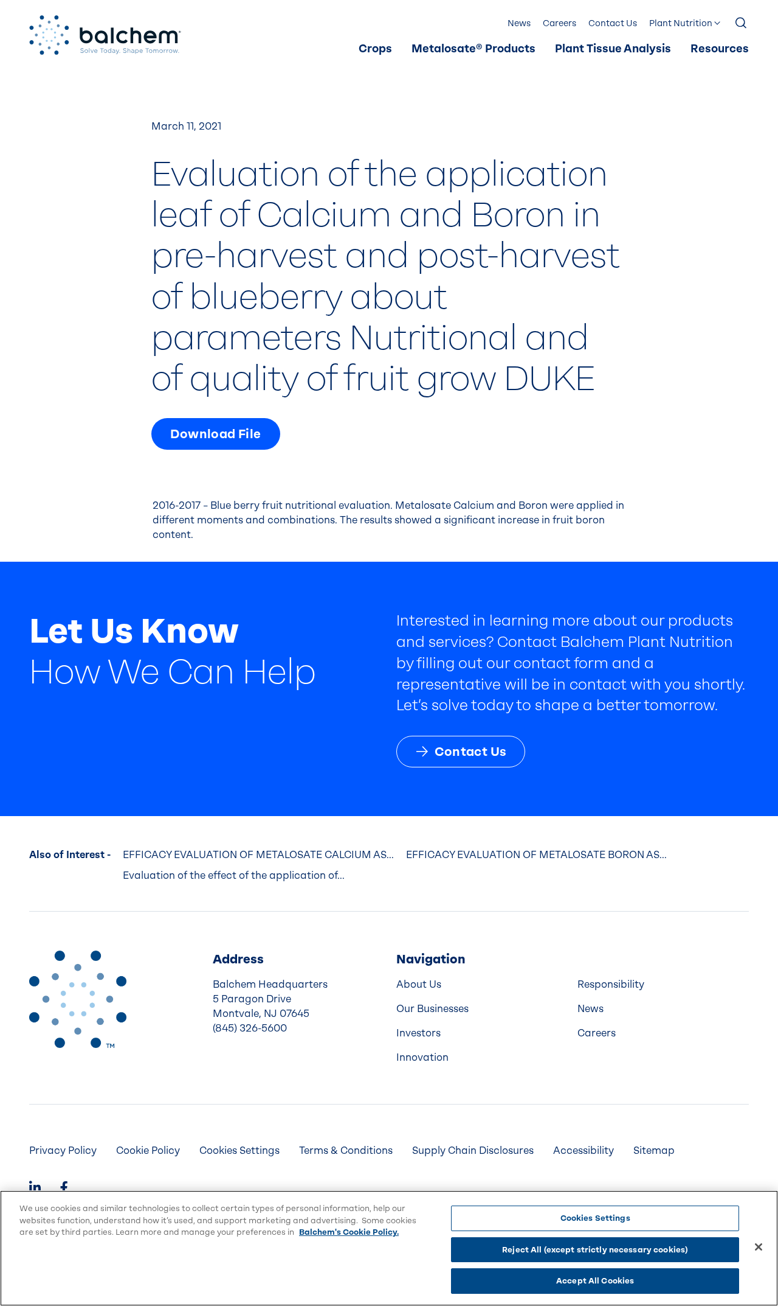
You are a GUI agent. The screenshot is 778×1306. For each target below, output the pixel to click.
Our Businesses (432, 1008)
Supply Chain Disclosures (473, 1150)
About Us (418, 984)
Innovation (422, 1057)
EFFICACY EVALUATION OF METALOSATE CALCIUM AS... (258, 855)
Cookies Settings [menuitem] (239, 1150)
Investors (418, 1033)
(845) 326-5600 (250, 1028)
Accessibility (583, 1150)
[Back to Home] (77, 999)
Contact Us (612, 23)
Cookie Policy (148, 1150)
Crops (375, 49)
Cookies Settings (595, 1218)
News (519, 23)
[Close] (758, 1247)
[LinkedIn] (35, 1189)
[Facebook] (63, 1189)
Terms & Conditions (346, 1150)
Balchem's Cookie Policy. (349, 1232)
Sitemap (654, 1150)
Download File (215, 434)
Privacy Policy (63, 1150)
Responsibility (610, 984)
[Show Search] (741, 23)
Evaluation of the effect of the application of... (234, 875)
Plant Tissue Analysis (613, 49)
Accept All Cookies (595, 1280)
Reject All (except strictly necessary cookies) (595, 1249)
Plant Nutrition (680, 23)
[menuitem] (375, 49)
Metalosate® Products (473, 49)
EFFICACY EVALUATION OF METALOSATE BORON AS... (536, 855)
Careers (559, 23)
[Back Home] (105, 35)
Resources (719, 49)
